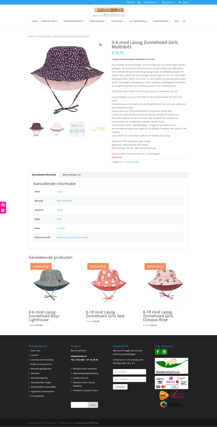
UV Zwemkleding (138, 21)
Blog (139, 2)
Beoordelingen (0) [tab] (72, 174)
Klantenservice (150, 2)
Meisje (60, 209)
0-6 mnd (61, 228)
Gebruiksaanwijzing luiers (86, 373)
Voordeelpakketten (73, 21)
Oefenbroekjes (97, 21)
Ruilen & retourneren (41, 364)
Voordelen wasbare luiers (85, 390)
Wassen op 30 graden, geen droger (73, 237)
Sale (177, 21)
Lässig (59, 191)
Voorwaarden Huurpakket (43, 386)
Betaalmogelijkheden (41, 368)
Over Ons (131, 2)
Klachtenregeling (39, 377)
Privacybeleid (37, 396)
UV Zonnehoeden (43, 36)
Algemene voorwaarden (42, 391)
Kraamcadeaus (160, 21)
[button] (100, 44)
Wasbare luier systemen (85, 368)
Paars (59, 219)
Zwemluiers (117, 21)
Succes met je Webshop (86, 422)
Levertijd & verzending (42, 359)
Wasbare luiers (49, 21)
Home (35, 21)
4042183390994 (64, 200)
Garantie (35, 373)
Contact (34, 355)
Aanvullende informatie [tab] (44, 174)
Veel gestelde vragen (41, 382)
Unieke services (80, 377)
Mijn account (167, 2)
